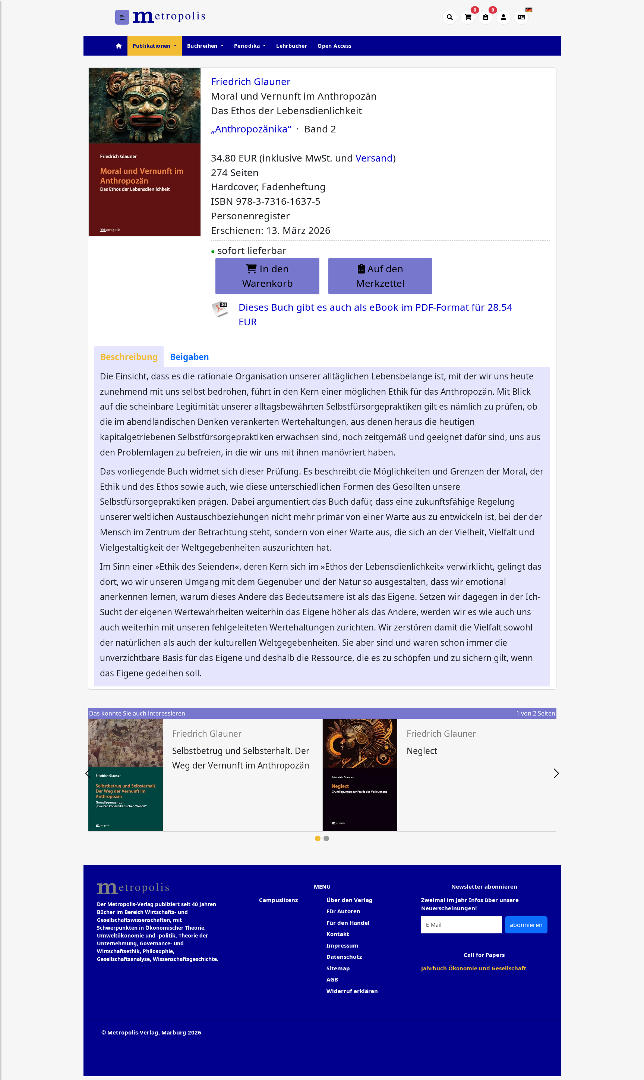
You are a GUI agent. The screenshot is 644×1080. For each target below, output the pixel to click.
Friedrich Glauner (251, 81)
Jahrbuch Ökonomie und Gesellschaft (473, 968)
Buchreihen (203, 45)
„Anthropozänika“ (251, 128)
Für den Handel (348, 922)
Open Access (334, 45)
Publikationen (153, 45)
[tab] (129, 356)
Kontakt (337, 933)
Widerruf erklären (352, 991)
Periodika (248, 45)
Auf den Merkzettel (380, 276)
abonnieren (526, 925)
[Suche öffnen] (449, 17)
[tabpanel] (205, 775)
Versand (374, 158)
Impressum (342, 945)
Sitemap (338, 968)
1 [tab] (318, 838)
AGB (332, 979)
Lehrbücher (291, 45)
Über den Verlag (349, 900)
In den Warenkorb (267, 276)
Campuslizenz (278, 900)
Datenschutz (344, 956)
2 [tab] (326, 838)
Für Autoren (343, 911)
